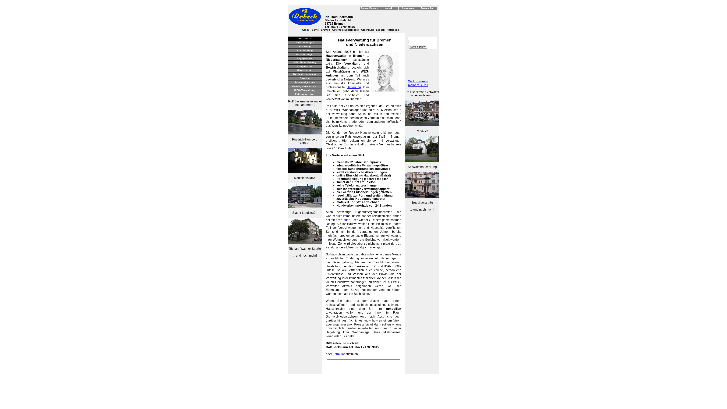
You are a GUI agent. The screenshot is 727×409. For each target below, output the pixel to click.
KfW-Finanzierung (304, 62)
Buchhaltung (305, 50)
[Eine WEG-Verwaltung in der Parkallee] (422, 125)
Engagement (305, 58)
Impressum (408, 8)
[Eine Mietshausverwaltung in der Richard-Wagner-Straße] (305, 242)
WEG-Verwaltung (304, 90)
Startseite (304, 38)
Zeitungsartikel (305, 94)
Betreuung (354, 87)
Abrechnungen (305, 42)
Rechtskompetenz (304, 74)
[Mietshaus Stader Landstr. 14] (305, 206)
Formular (339, 354)
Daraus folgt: (304, 54)
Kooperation (305, 66)
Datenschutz (428, 8)
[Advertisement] (305, 317)
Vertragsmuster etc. (305, 86)
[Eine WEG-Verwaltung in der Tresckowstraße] (422, 196)
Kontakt (389, 8)
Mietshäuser (305, 70)
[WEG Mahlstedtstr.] (305, 171)
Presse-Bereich (369, 8)
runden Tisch (349, 220)
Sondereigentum (304, 82)
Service (305, 78)
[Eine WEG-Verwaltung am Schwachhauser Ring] (422, 160)
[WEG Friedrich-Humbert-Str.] (305, 133)
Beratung (305, 46)
